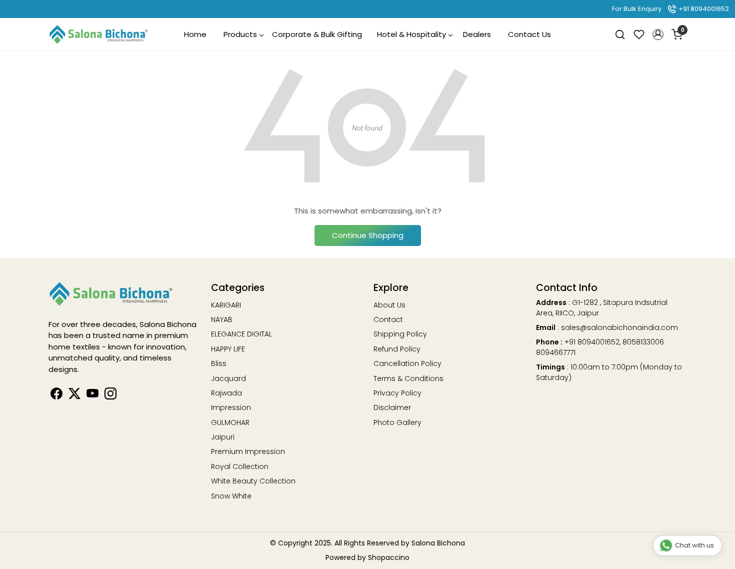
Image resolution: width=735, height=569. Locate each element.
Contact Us (529, 34)
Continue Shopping (368, 235)
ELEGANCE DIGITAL (241, 334)
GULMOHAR (230, 423)
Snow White (231, 496)
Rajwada (226, 393)
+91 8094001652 (703, 9)
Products (240, 34)
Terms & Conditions (409, 379)
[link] (620, 34)
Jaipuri (222, 437)
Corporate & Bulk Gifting (317, 34)
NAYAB (221, 319)
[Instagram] (110, 395)
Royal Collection (239, 467)
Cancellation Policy (408, 363)
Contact (388, 319)
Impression (231, 407)
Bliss (218, 363)
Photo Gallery (398, 423)
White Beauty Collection (253, 481)
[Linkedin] (74, 395)
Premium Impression (248, 451)
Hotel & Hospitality (411, 34)
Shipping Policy (400, 334)
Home (195, 34)
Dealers (477, 34)
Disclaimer (392, 407)
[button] (658, 34)
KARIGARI (226, 305)
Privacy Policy (398, 393)
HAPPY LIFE (228, 349)
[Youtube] (92, 395)
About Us (390, 305)
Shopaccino (389, 557)
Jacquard (228, 379)
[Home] (98, 34)
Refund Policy (397, 349)
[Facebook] (56, 395)
